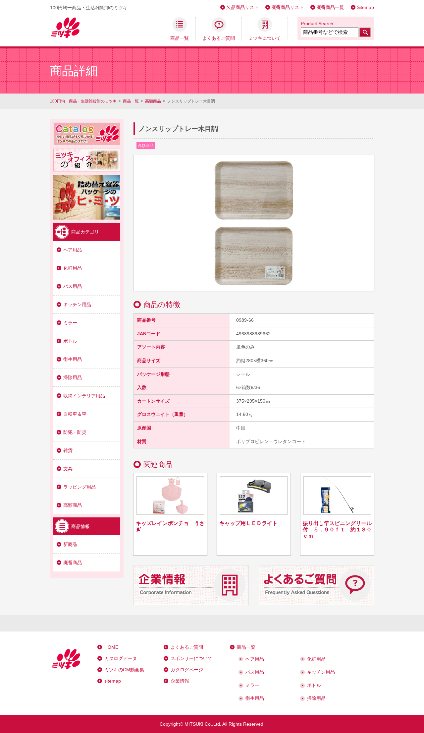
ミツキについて (264, 37)
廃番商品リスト (287, 7)
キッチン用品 (77, 304)
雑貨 (68, 450)
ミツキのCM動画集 (124, 669)
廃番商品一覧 (330, 7)
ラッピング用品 (79, 487)
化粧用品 (72, 268)
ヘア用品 (72, 249)
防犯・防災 (74, 432)
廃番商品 (72, 562)
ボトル (70, 341)
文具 (68, 468)
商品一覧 (179, 37)
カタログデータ (120, 658)
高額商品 (153, 101)
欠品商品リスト (242, 7)
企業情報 (180, 681)
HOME (111, 647)
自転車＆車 (74, 414)
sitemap (112, 681)
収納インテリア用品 (84, 395)
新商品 (70, 544)
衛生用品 (72, 359)
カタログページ (187, 669)
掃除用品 (72, 377)
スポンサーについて (191, 658)
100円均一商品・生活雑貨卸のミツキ (83, 101)
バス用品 (72, 286)
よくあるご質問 (218, 37)
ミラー (70, 322)
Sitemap (365, 7)
